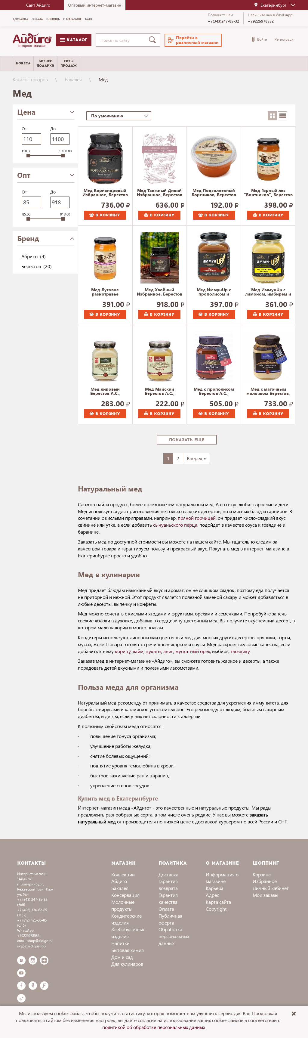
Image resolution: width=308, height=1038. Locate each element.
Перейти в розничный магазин (197, 40)
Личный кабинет (271, 888)
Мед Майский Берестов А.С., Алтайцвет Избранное (159, 391)
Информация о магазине (222, 878)
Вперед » (196, 458)
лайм (138, 651)
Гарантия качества (168, 898)
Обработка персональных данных (174, 936)
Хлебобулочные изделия (128, 932)
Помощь (53, 19)
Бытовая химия (127, 950)
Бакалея (73, 79)
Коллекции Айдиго (123, 878)
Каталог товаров (30, 79)
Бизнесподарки (45, 63)
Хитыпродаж (68, 63)
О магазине (72, 19)
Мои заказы (265, 895)
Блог (89, 19)
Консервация (125, 895)
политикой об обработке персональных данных (153, 1027)
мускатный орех (192, 651)
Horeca (23, 63)
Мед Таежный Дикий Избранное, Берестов (159, 192)
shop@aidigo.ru (40, 940)
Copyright (216, 909)
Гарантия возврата (168, 884)
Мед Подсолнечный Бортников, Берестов (214, 192)
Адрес (212, 895)
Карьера (214, 888)
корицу (123, 651)
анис (168, 651)
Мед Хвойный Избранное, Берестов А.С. (159, 292)
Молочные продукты (122, 905)
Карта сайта (218, 902)
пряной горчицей (197, 518)
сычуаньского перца (175, 525)
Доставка (20, 19)
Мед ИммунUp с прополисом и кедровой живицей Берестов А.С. (213, 292)
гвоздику (240, 651)
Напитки (120, 943)
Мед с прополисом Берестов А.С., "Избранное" (214, 391)
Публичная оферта (170, 919)
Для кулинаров (127, 964)
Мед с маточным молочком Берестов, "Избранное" (268, 391)
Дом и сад (122, 957)
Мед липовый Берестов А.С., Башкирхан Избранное (105, 391)
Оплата (37, 19)
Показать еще (187, 440)
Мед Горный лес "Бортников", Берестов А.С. (268, 192)
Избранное (265, 881)
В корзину (107, 215)
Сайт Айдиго (38, 5)
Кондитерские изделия (126, 919)
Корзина (262, 874)
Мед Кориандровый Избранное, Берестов (105, 192)
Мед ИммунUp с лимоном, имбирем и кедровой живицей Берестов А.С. (268, 292)
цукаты (153, 651)
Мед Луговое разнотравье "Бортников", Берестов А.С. (105, 292)
